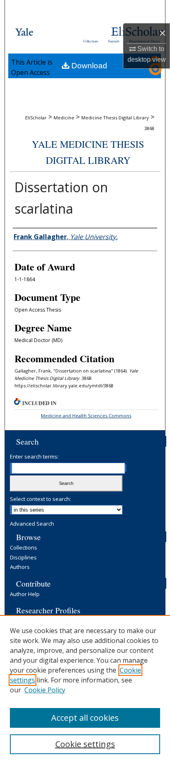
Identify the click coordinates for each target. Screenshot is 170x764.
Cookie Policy (44, 689)
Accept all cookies (85, 717)
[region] (85, 689)
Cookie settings (85, 744)
